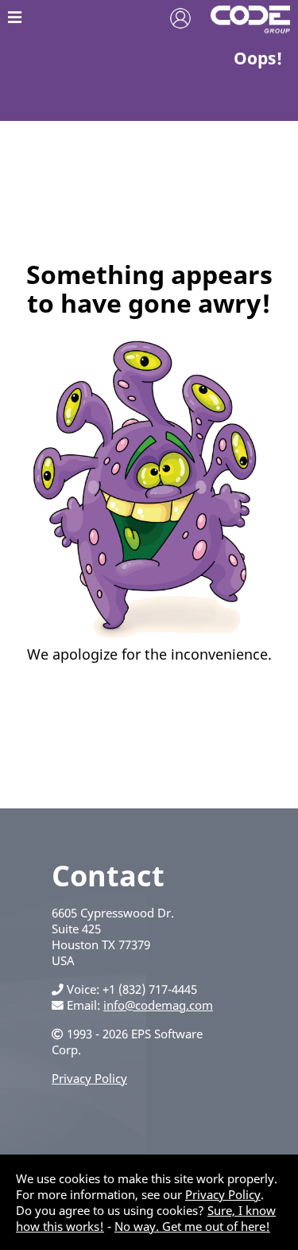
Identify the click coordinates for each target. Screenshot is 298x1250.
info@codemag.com (158, 1005)
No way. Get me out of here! (192, 1226)
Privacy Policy (89, 1078)
